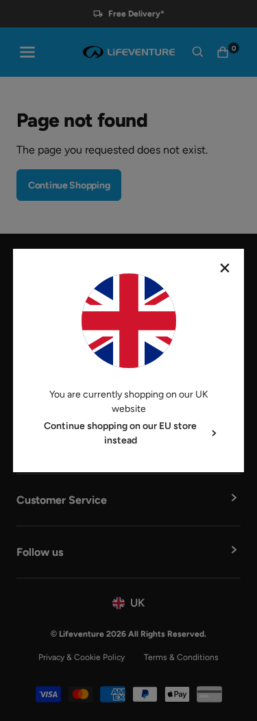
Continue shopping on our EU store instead (120, 433)
